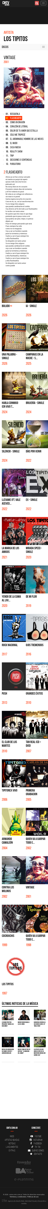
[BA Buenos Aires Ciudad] (24, 1171)
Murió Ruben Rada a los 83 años (23, 1023)
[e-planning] (24, 1179)
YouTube (37, 1136)
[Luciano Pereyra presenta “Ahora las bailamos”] (8, 1015)
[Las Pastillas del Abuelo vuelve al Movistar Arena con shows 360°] (40, 1042)
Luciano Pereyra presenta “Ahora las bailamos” (8, 1024)
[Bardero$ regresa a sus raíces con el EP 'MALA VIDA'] (40, 1015)
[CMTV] (5, 3)
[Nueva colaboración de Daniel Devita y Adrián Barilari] (8, 1042)
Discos (5, 47)
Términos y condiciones (18, 1197)
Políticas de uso (33, 1197)
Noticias (12, 1143)
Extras (12, 1150)
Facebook (38, 1143)
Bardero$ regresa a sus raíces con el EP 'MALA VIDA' (40, 1024)
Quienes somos (38, 1150)
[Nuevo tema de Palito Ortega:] (24, 1042)
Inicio (12, 1136)
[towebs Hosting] (24, 1162)
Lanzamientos (12, 1146)
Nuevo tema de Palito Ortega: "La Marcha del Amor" (24, 1051)
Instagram (37, 1139)
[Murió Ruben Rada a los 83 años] (24, 1015)
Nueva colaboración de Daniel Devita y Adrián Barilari (8, 1051)
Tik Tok (38, 1146)
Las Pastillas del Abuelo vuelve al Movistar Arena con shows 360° (39, 1052)
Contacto (38, 1154)
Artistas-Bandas (12, 1139)
